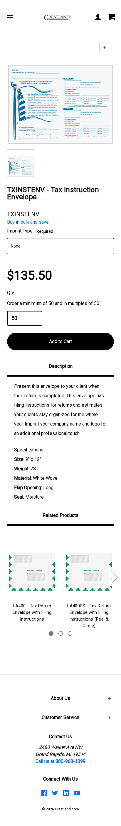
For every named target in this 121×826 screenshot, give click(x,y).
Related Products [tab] (60, 515)
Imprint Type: (30, 231)
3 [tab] (70, 633)
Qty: (11, 293)
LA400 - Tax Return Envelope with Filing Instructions (32, 612)
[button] (60, 698)
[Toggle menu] (15, 17)
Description (61, 366)
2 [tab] (60, 633)
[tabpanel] (32, 578)
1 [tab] (51, 633)
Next (114, 577)
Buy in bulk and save (28, 222)
